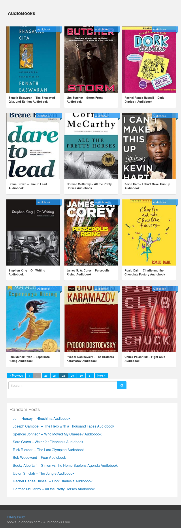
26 (45, 375)
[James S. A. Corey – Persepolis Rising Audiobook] (91, 232)
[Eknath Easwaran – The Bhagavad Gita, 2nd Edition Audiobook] (33, 59)
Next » (101, 375)
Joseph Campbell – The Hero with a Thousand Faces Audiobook (63, 426)
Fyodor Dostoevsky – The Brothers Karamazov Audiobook (90, 359)
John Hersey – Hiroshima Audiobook (41, 418)
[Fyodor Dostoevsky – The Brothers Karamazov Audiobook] (91, 319)
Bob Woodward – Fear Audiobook (39, 457)
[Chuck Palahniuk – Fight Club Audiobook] (149, 319)
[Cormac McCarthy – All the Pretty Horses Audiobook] (91, 146)
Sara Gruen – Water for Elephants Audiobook (48, 441)
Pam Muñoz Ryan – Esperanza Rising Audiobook (29, 359)
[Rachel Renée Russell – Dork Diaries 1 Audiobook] (149, 59)
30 (81, 375)
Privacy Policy (16, 517)
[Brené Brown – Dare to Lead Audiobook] (33, 146)
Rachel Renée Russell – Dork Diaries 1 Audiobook (144, 100)
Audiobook (43, 29)
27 (54, 375)
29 (72, 375)
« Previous (16, 375)
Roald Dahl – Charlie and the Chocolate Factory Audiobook (144, 272)
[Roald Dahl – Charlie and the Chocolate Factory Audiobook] (149, 232)
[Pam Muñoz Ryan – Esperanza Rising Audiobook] (33, 319)
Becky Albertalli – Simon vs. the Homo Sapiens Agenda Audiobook (65, 465)
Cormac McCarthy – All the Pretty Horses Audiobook (89, 186)
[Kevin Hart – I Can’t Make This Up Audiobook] (149, 146)
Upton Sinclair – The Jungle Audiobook (43, 473)
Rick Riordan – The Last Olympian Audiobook (49, 449)
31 (90, 375)
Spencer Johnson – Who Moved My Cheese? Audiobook (57, 434)
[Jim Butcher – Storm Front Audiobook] (91, 59)
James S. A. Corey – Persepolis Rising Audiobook (88, 272)
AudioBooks (21, 13)
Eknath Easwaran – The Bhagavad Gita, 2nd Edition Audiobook (32, 100)
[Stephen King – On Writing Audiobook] (33, 232)
